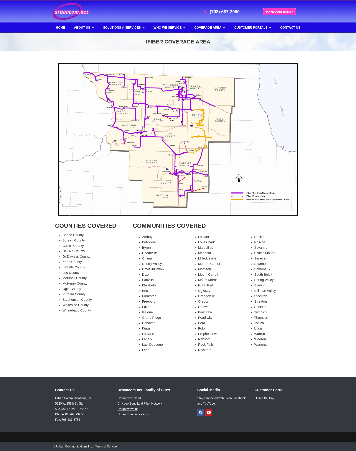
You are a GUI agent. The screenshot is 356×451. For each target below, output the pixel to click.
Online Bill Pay (264, 398)
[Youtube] (208, 412)
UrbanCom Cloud (129, 398)
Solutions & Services (122, 27)
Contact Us (290, 27)
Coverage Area (207, 27)
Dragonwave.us (128, 409)
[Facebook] (200, 412)
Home (60, 27)
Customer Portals (250, 27)
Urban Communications (133, 414)
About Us (82, 27)
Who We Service (168, 27)
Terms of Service (106, 446)
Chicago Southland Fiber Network (140, 403)
